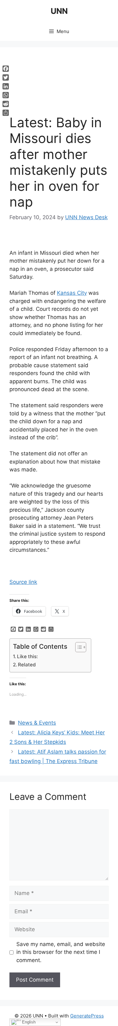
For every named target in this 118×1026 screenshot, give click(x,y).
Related (27, 665)
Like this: (27, 656)
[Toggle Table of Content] (77, 647)
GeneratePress (87, 1016)
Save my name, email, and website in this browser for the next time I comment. (60, 952)
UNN (59, 11)
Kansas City (72, 293)
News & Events (37, 723)
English (28, 1022)
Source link (23, 582)
